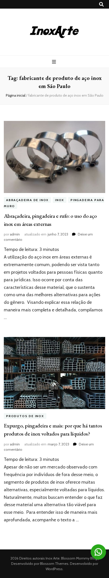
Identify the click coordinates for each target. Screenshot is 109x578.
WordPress (54, 569)
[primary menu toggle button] (54, 61)
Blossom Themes (53, 563)
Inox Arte (53, 558)
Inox (59, 200)
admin (15, 234)
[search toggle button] (101, 4)
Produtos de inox (25, 416)
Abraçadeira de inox (27, 200)
